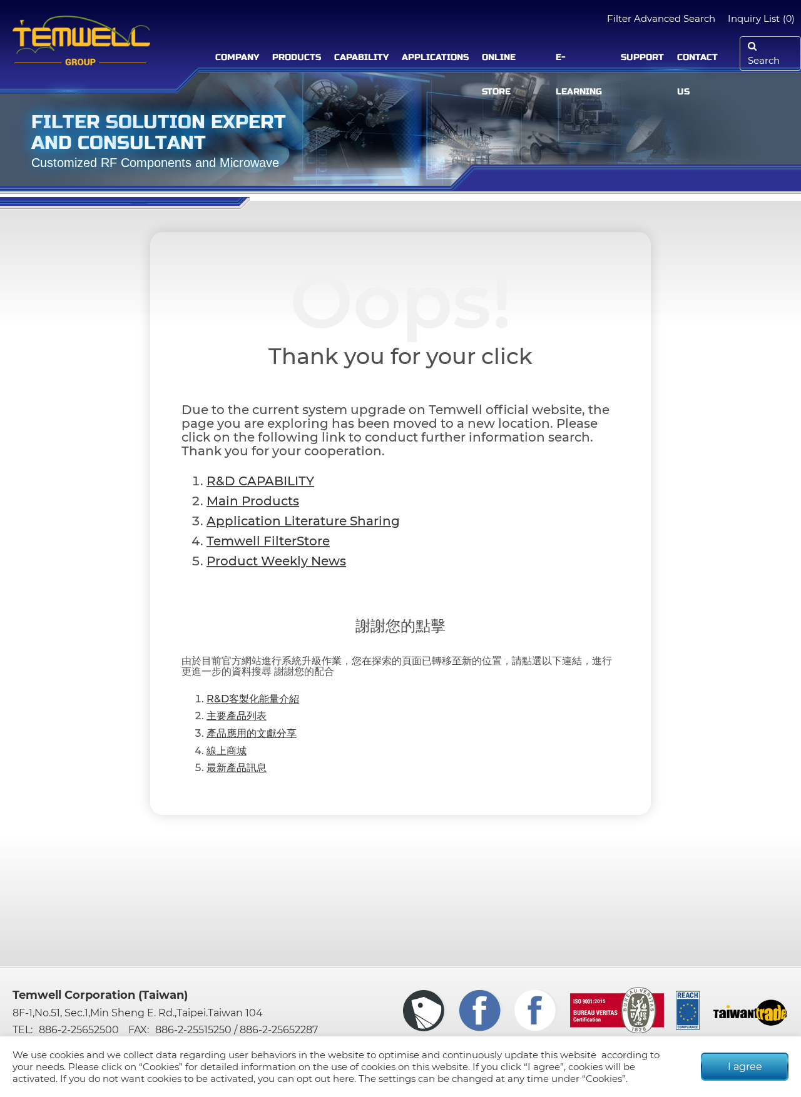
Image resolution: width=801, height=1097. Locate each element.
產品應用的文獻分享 (252, 733)
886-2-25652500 (79, 1030)
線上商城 (227, 751)
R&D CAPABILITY (260, 480)
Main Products (253, 500)
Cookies (161, 1067)
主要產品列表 (237, 716)
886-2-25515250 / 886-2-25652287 (236, 1030)
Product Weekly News (276, 561)
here (343, 1078)
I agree (745, 1067)
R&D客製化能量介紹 (253, 699)
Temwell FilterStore (268, 540)
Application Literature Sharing (303, 520)
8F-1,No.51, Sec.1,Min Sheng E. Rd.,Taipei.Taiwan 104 (138, 1013)
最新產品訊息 (237, 768)
